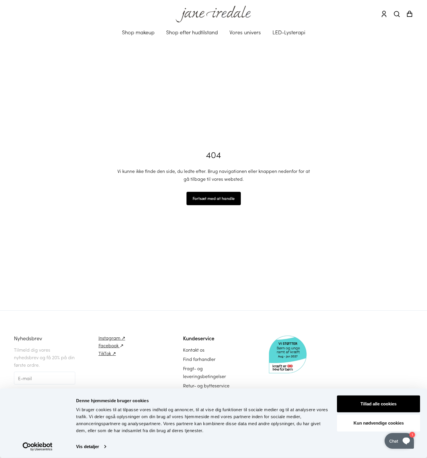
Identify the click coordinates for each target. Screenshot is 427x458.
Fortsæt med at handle (214, 198)
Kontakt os (193, 349)
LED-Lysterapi (288, 32)
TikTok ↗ (107, 353)
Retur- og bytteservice (206, 385)
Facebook (109, 345)
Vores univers (245, 32)
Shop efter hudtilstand (192, 32)
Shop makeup (138, 32)
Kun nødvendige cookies (379, 422)
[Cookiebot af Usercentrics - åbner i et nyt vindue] (37, 446)
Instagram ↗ (111, 337)
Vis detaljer (87, 446)
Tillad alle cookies (378, 403)
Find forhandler (199, 359)
